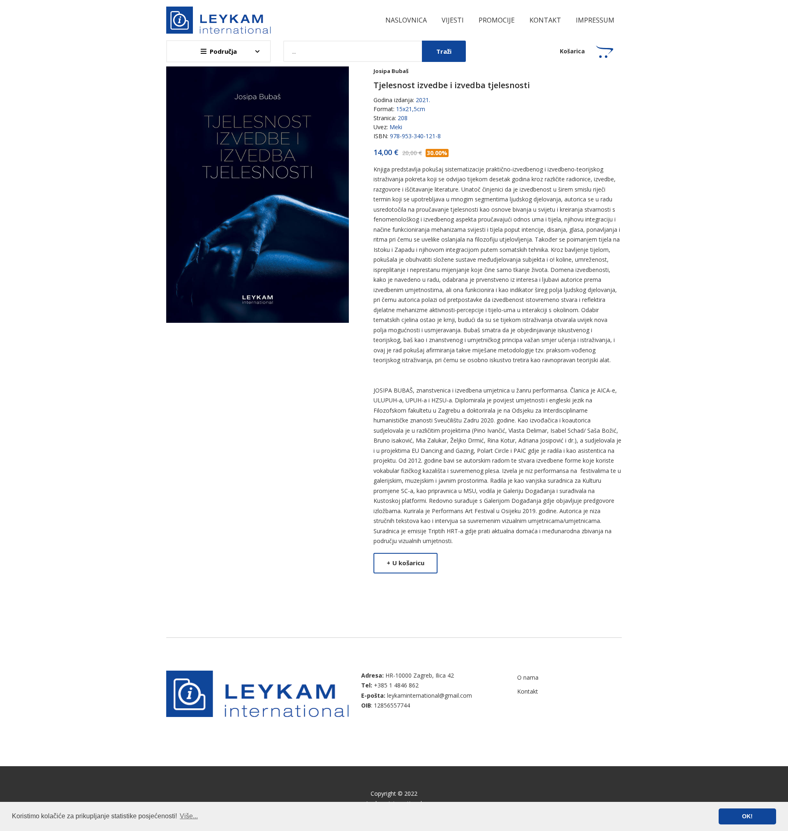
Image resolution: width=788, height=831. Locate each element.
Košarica (572, 51)
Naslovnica (406, 20)
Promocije (497, 20)
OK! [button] (747, 816)
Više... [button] (189, 816)
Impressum (595, 20)
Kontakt (545, 20)
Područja (223, 51)
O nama (527, 677)
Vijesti (453, 20)
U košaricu (405, 563)
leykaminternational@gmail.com (429, 695)
